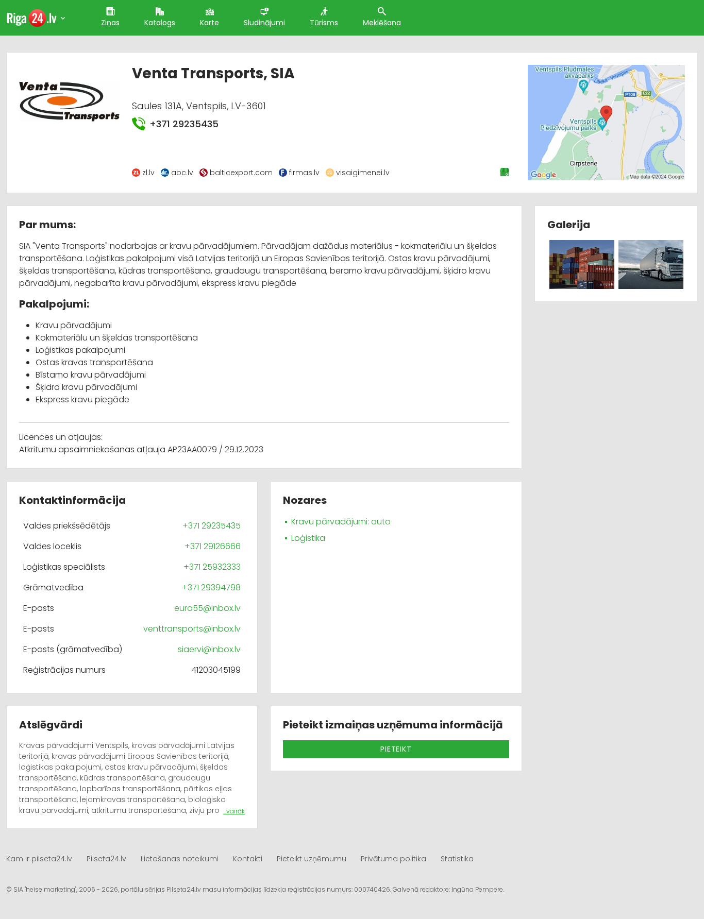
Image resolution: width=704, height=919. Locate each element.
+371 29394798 (211, 587)
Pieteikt (395, 749)
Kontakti (247, 859)
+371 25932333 (212, 567)
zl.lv (148, 172)
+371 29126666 (213, 546)
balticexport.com (241, 172)
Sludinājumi (264, 23)
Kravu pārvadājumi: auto (341, 521)
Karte (209, 23)
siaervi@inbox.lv (209, 649)
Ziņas (110, 23)
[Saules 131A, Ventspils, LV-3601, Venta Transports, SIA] (606, 122)
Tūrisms (324, 23)
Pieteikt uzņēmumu (311, 859)
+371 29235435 (183, 123)
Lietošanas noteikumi (180, 859)
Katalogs (159, 23)
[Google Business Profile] (505, 172)
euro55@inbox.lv (207, 608)
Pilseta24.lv (106, 859)
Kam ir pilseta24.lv (39, 859)
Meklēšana (382, 23)
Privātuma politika (393, 859)
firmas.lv (304, 172)
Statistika (457, 859)
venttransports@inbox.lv (192, 629)
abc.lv (182, 172)
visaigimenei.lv (363, 172)
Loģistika (308, 538)
